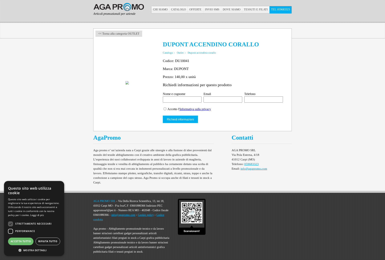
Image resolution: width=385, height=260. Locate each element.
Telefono (249, 94)
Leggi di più (37, 215)
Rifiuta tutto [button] (47, 241)
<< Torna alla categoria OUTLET (118, 33)
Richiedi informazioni (180, 119)
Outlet (180, 52)
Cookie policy (146, 214)
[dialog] (34, 218)
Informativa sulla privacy (195, 109)
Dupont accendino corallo (202, 52)
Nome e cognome (174, 94)
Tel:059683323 (280, 9)
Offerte (195, 9)
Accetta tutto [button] (21, 241)
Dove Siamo (231, 9)
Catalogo (178, 9)
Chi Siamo (160, 9)
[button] (34, 250)
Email (207, 94)
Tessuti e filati (256, 9)
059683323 (251, 164)
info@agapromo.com (253, 168)
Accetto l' (189, 109)
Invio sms (212, 9)
